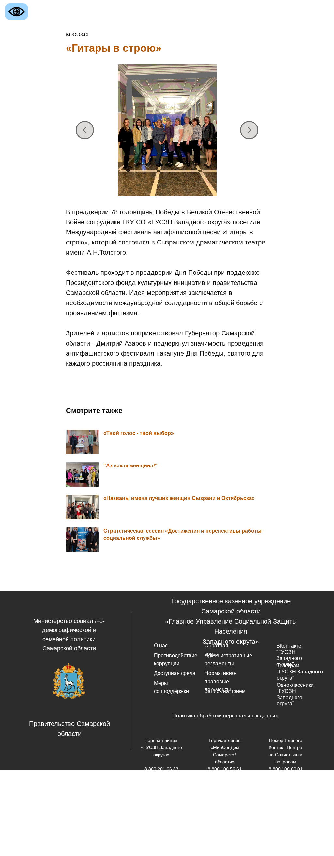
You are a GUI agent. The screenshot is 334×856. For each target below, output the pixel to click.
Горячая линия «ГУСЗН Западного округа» (161, 747)
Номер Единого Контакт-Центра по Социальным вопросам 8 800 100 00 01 (285, 755)
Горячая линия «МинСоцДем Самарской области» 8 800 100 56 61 (225, 755)
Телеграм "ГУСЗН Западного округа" (300, 672)
